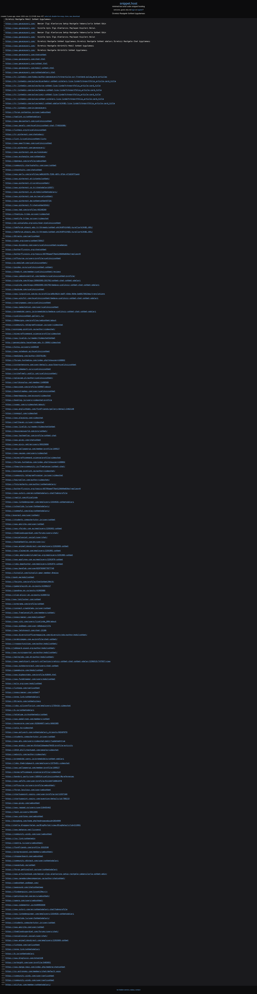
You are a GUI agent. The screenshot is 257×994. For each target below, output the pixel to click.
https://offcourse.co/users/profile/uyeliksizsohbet (33, 258)
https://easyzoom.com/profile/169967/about (28, 387)
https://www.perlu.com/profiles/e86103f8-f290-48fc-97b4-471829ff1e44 (43, 174)
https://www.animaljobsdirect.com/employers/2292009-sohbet (37, 546)
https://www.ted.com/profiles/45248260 (26, 210)
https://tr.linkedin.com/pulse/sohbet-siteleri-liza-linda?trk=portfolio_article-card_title (55, 99)
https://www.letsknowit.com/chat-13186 (26, 630)
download (76, 16)
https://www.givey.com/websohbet (23, 803)
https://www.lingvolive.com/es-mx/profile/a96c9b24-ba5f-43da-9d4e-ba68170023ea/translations (55, 294)
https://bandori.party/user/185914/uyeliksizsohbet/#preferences (40, 776)
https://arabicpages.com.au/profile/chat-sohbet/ (31, 639)
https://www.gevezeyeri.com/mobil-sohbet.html (30, 68)
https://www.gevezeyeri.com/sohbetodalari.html (30, 72)
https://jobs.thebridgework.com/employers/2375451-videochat (38, 763)
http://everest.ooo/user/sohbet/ (23, 515)
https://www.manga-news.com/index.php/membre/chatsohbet (35, 967)
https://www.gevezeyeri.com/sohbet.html (26, 64)
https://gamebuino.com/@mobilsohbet (24, 670)
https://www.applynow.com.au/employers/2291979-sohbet (34, 559)
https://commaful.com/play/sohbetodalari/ (28, 511)
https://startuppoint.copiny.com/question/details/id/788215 (38, 799)
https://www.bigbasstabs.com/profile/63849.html (31, 675)
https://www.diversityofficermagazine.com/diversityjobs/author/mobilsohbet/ (46, 635)
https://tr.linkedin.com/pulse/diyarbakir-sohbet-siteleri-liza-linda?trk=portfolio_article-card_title (61, 81)
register (140, 10)
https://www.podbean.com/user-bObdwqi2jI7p (28, 626)
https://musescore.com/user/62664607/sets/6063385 (32, 723)
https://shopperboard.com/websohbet (24, 856)
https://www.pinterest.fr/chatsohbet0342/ (28, 205)
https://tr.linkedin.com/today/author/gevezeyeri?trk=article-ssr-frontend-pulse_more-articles (56, 77)
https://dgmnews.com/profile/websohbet (26, 161)
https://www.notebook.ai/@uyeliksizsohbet (28, 351)
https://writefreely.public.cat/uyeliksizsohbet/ (31, 373)
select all (48, 16)
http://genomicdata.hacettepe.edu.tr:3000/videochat (33, 342)
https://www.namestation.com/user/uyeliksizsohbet (32, 307)
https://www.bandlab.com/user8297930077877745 (30, 568)
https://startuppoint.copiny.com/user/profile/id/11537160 (36, 794)
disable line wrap (58, 16)
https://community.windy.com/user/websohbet (29, 834)
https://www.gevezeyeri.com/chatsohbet (26, 55)
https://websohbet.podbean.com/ (22, 883)
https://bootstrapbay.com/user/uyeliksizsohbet (30, 391)
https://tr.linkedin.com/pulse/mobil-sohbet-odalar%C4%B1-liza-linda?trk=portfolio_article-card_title (60, 103)
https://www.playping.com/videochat (24, 418)
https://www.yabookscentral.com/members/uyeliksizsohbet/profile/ (40, 276)
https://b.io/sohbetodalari (20, 710)
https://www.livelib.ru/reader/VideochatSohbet (30, 338)
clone (67, 16)
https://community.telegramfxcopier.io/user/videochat (34, 325)
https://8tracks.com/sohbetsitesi (23, 701)
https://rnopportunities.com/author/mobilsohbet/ (31, 644)
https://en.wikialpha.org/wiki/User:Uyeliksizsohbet (33, 223)
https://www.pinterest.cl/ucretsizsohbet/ (28, 183)
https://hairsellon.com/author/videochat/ (28, 480)
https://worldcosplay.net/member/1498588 (27, 382)
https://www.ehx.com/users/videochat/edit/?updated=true (35, 741)
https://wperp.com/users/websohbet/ (24, 900)
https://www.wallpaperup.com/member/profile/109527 (33, 449)
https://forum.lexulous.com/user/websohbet (28, 790)
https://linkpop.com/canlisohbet (23, 688)
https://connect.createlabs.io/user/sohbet (28, 608)
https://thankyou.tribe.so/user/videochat (28, 214)
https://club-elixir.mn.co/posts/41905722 (28, 595)
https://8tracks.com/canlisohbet (23, 236)
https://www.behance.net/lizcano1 (23, 830)
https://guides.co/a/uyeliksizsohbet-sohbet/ (29, 267)
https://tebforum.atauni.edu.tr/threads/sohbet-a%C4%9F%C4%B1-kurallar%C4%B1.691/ (49, 227)
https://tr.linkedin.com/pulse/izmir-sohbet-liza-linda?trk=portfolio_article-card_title (53, 95)
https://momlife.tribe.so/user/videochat (27, 219)
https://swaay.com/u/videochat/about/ (25, 404)
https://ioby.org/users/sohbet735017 (25, 241)
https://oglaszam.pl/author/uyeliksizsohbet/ (29, 378)
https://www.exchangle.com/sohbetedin (25, 157)
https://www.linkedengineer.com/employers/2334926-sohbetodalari (40, 502)
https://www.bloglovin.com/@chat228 (24, 958)
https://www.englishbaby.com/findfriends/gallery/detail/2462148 (40, 409)
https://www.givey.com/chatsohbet (23, 440)
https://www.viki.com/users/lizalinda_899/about (31, 621)
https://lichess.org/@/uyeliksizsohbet (26, 130)
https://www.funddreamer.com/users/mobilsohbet (30, 679)
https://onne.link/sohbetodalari (23, 697)
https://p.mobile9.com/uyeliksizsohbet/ (26, 263)
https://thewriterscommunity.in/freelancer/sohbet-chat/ (35, 466)
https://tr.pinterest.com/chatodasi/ (25, 134)
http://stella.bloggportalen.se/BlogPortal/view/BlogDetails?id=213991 (43, 825)
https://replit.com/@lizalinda (22, 497)
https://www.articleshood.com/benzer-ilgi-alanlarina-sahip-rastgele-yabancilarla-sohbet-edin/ (56, 874)
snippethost (128, 3)
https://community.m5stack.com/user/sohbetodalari (32, 861)
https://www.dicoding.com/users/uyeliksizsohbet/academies (36, 245)
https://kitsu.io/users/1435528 (22, 347)
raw (70, 16)
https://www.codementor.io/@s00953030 (25, 905)
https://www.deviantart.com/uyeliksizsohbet (29, 121)
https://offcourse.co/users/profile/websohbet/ (30, 785)
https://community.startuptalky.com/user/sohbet (31, 165)
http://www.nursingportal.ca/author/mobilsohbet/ (31, 652)
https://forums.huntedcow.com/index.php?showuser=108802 (35, 360)
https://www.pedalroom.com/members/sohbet (28, 719)
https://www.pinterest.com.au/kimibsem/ (26, 152)
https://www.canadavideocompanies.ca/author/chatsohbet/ (35, 878)
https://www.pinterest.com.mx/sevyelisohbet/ (29, 196)
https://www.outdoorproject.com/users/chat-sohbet (32, 666)
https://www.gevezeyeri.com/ (20, 24)
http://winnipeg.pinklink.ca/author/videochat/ (30, 329)
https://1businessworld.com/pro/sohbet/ (26, 431)
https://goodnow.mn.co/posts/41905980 (25, 590)
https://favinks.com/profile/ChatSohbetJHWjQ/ (30, 582)
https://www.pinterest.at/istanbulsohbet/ (28, 179)
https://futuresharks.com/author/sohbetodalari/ (31, 484)
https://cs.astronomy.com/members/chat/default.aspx (33, 971)
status (132, 990)
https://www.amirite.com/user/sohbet (25, 524)
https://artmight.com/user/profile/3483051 (28, 962)
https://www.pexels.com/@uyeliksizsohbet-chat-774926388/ (36, 126)
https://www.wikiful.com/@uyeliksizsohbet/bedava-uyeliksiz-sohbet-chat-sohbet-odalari (52, 298)
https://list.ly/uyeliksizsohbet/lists (26, 139)
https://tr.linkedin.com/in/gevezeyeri (26, 108)
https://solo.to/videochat (19, 728)
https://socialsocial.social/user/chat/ (26, 537)
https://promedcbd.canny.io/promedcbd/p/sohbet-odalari (35, 759)
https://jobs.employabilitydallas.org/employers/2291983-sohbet (39, 555)
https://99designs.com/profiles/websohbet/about (31, 320)
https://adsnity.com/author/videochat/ (26, 754)
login (133, 10)
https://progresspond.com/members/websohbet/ (29, 852)
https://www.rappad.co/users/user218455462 (28, 807)
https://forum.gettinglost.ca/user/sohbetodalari (31, 869)
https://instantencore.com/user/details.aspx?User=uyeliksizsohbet (41, 365)
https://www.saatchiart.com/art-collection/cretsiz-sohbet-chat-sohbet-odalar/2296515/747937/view (58, 661)
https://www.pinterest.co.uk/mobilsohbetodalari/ (31, 192)
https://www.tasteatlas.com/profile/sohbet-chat (31, 435)
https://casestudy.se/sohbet (20, 865)
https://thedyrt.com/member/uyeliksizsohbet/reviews (33, 272)
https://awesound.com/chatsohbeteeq (24, 887)
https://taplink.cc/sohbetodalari (23, 117)
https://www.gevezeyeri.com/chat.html (25, 59)
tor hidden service (123, 990)
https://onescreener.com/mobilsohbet (25, 617)
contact (137, 990)
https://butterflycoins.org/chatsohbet (26, 249)
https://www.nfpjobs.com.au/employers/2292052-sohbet (34, 528)
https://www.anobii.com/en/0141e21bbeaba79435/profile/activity (39, 745)
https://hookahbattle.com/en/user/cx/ (25, 542)
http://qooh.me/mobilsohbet (20, 577)
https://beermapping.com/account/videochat (28, 396)
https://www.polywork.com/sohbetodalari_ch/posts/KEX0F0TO (36, 732)
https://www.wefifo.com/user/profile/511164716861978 (34, 781)
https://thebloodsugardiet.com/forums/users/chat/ (32, 533)
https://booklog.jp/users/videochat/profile (29, 400)
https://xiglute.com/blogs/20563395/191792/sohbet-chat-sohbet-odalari (43, 280)
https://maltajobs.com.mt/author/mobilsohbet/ (30, 657)
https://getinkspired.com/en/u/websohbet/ (28, 896)
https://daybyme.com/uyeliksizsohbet (25, 289)
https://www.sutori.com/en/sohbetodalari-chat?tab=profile (36, 493)
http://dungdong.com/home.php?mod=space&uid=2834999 (33, 821)
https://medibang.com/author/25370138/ (26, 356)
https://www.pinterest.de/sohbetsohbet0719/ (29, 201)
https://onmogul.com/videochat (22, 413)
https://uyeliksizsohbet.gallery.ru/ (25, 316)
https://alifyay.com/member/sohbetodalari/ (28, 985)
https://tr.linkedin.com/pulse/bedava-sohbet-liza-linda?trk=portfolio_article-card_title (54, 90)
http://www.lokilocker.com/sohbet (23, 599)
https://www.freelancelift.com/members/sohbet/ (30, 613)
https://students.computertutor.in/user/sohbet (30, 520)
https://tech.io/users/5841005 (22, 812)
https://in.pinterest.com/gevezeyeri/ (25, 148)
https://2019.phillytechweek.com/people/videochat (32, 750)
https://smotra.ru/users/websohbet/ (24, 843)
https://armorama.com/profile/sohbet (25, 604)
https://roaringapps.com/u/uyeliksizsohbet (28, 303)
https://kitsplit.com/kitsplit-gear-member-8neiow (32, 573)
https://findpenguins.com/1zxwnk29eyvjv (26, 892)
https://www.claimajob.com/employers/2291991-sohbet (33, 551)
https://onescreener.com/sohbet (22, 692)
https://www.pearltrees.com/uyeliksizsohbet (29, 143)
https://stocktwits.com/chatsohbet (24, 170)
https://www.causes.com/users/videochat (26, 453)
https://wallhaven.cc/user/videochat (25, 422)
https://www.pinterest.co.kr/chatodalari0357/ (30, 188)
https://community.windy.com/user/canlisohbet (30, 976)
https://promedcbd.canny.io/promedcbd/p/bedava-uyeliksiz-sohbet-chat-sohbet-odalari (51, 311)
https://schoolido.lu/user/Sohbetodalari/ (28, 506)
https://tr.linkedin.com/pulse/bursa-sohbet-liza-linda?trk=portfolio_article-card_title (53, 86)
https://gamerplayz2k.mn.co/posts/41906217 (28, 586)
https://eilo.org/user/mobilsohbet (24, 683)
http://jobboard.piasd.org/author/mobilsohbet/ (30, 648)
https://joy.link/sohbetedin (20, 838)
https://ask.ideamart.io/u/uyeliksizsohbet (28, 369)
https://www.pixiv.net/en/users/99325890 (27, 444)
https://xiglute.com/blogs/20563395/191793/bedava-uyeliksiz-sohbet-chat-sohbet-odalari (52, 285)
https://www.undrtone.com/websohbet (24, 816)
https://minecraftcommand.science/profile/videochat (33, 334)
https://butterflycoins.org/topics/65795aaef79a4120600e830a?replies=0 (43, 254)
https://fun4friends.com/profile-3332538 (27, 847)
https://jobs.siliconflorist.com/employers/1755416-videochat (38, 706)
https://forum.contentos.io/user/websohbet (28, 112)
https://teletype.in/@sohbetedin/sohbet (26, 714)
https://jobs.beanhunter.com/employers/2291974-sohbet (34, 564)
